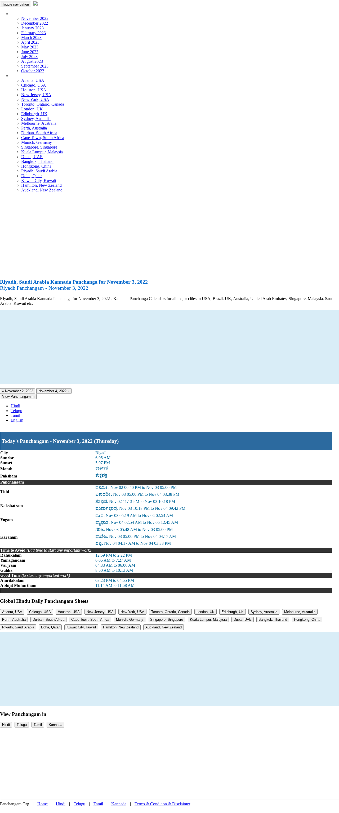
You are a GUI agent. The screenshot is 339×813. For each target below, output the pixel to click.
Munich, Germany (36, 142)
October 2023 (32, 71)
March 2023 (31, 37)
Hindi (15, 406)
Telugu (16, 410)
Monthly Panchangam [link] (29, 13)
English (17, 420)
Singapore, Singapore (39, 147)
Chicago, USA (33, 85)
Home (42, 804)
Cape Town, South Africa (42, 137)
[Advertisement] (169, 238)
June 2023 (29, 52)
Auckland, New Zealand (42, 190)
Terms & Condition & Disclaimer (162, 804)
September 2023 (34, 66)
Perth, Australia (34, 128)
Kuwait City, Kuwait (38, 180)
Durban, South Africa (39, 133)
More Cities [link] (20, 75)
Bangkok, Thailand (37, 161)
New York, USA (35, 99)
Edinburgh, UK (34, 113)
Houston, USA (33, 90)
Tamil (15, 415)
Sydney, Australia (36, 118)
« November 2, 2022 (17, 391)
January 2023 (32, 28)
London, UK (32, 109)
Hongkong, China (36, 166)
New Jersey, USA (36, 94)
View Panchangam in (18, 397)
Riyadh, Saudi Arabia (39, 171)
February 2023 (33, 32)
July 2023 (29, 56)
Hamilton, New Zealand (41, 185)
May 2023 (29, 47)
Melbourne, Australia (38, 123)
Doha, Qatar (31, 175)
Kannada (55, 725)
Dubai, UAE (32, 156)
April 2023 (30, 42)
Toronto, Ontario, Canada (42, 104)
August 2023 (32, 61)
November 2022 (34, 18)
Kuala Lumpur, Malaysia (42, 152)
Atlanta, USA (32, 80)
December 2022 (34, 23)
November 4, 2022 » (53, 391)
